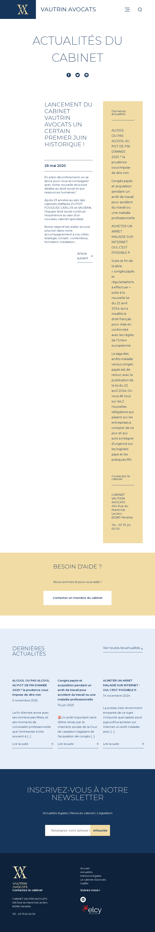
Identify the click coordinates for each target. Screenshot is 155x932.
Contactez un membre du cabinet (77, 598)
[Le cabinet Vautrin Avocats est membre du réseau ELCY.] (91, 909)
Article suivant (82, 256)
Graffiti (84, 883)
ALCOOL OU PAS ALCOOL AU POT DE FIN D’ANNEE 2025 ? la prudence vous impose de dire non (121, 152)
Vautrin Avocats (68, 9)
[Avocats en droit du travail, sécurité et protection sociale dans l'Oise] (22, 9)
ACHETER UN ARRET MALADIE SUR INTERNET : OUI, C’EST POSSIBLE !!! (122, 239)
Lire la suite (20, 744)
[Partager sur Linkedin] (86, 75)
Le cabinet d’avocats (93, 879)
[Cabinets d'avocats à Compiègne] (19, 876)
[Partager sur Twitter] (77, 75)
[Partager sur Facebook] (69, 75)
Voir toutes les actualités (121, 648)
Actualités (86, 872)
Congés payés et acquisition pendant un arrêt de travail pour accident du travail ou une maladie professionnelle (123, 199)
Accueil (84, 868)
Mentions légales (90, 875)
